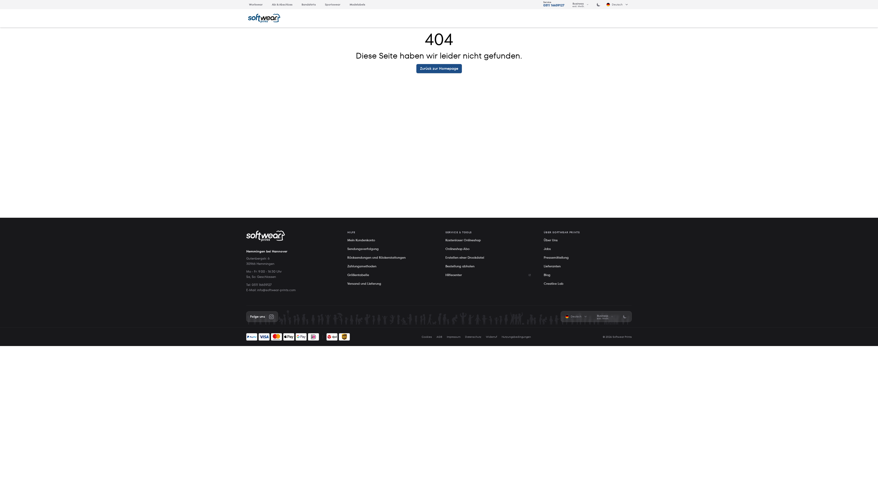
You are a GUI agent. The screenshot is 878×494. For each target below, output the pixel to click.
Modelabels (357, 4)
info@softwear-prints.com (276, 290)
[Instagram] (271, 316)
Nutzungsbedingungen (516, 337)
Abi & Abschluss (282, 4)
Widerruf (491, 337)
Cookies (427, 337)
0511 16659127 (553, 5)
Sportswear (332, 4)
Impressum (453, 337)
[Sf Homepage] (264, 18)
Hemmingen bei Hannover (266, 251)
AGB (439, 337)
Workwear (256, 4)
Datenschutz (473, 337)
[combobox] (581, 4)
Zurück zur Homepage (439, 68)
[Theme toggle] (599, 4)
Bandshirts (309, 4)
